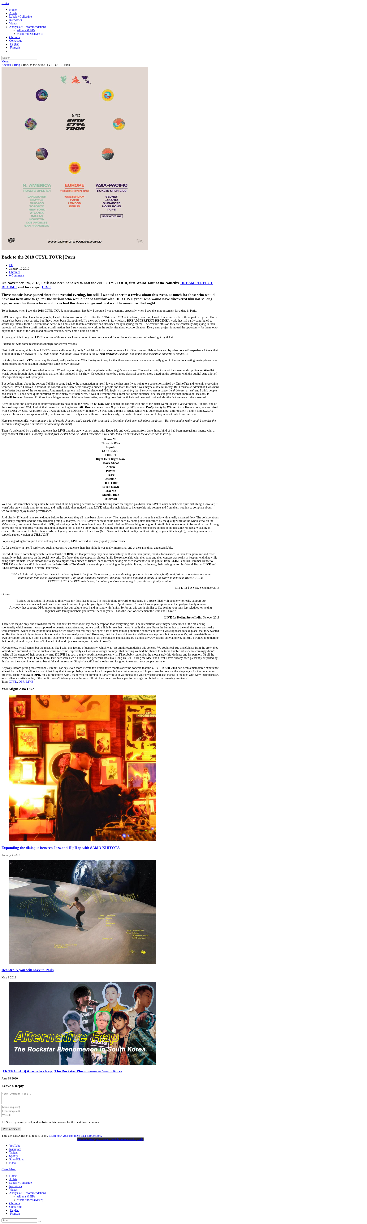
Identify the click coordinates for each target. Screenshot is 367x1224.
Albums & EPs (26, 1196)
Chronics (14, 272)
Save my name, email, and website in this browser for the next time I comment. (53, 1122)
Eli (11, 265)
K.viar (5, 3)
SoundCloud (16, 1159)
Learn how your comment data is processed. (75, 1135)
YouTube (14, 1145)
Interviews (15, 1186)
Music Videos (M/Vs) (30, 1199)
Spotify (13, 1156)
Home (13, 1175)
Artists (13, 1179)
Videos (13, 1189)
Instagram (15, 1149)
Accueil (6, 64)
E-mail (13, 1162)
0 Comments (16, 275)
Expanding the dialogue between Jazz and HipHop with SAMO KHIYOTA (61, 848)
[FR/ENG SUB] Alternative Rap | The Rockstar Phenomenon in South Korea (62, 1071)
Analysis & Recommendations (27, 1193)
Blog (17, 64)
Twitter (13, 1152)
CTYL (13, 681)
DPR (22, 681)
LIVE (29, 681)
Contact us (15, 1206)
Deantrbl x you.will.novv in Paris (28, 970)
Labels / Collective (20, 1182)
